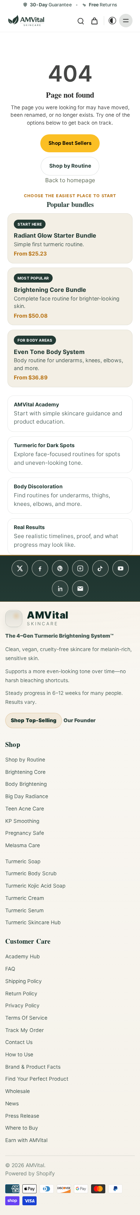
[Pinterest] (60, 568)
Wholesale (17, 1091)
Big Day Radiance (26, 796)
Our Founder (79, 720)
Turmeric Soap (22, 861)
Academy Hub (22, 956)
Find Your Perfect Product (36, 1079)
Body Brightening (26, 784)
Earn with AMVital (26, 1140)
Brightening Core (25, 772)
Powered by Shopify (30, 1173)
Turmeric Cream (24, 898)
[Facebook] (40, 568)
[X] (20, 568)
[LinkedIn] (60, 588)
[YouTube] (120, 568)
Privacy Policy (22, 1005)
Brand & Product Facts (32, 1067)
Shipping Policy (23, 981)
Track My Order (24, 1030)
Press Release (22, 1116)
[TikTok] (100, 568)
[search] (80, 20)
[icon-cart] (94, 20)
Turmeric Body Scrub (31, 873)
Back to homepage (70, 180)
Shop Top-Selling (33, 720)
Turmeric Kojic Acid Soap (35, 886)
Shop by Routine (70, 166)
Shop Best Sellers (70, 143)
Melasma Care (22, 845)
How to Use (19, 1054)
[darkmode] (110, 20)
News (12, 1103)
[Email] (80, 588)
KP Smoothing (22, 821)
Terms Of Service (26, 1018)
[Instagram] (80, 568)
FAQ (10, 969)
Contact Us (18, 1042)
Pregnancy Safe (24, 833)
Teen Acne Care (24, 809)
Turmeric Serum (24, 910)
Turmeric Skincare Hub (33, 922)
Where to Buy (21, 1128)
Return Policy (21, 993)
